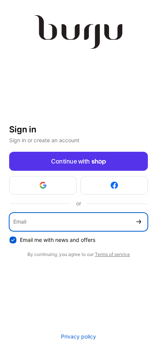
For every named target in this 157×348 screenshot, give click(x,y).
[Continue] (138, 222)
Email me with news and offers (57, 240)
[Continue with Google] (43, 185)
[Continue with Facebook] (114, 185)
